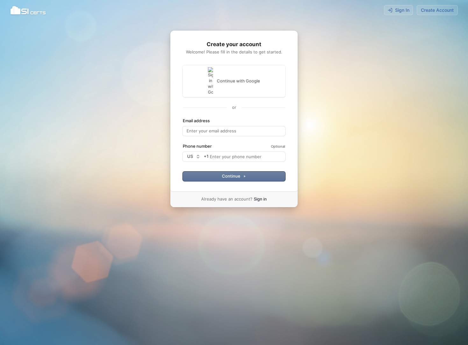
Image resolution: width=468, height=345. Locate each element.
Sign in (260, 198)
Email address (196, 120)
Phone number (197, 146)
